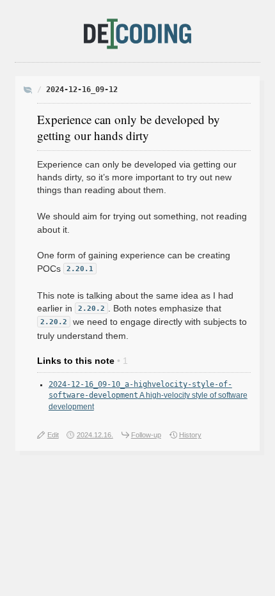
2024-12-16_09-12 (82, 89)
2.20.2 (91, 308)
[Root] (28, 91)
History (190, 435)
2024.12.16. (95, 435)
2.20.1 (80, 269)
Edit (53, 435)
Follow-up (146, 435)
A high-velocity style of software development (148, 395)
